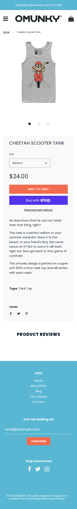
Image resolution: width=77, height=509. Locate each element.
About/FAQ (38, 386)
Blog (38, 391)
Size (11, 154)
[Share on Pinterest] (26, 313)
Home (6, 32)
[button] (29, 123)
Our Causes (38, 396)
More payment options (38, 210)
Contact (38, 402)
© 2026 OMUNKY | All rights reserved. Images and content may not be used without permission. (37, 497)
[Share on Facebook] (11, 313)
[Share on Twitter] (18, 313)
